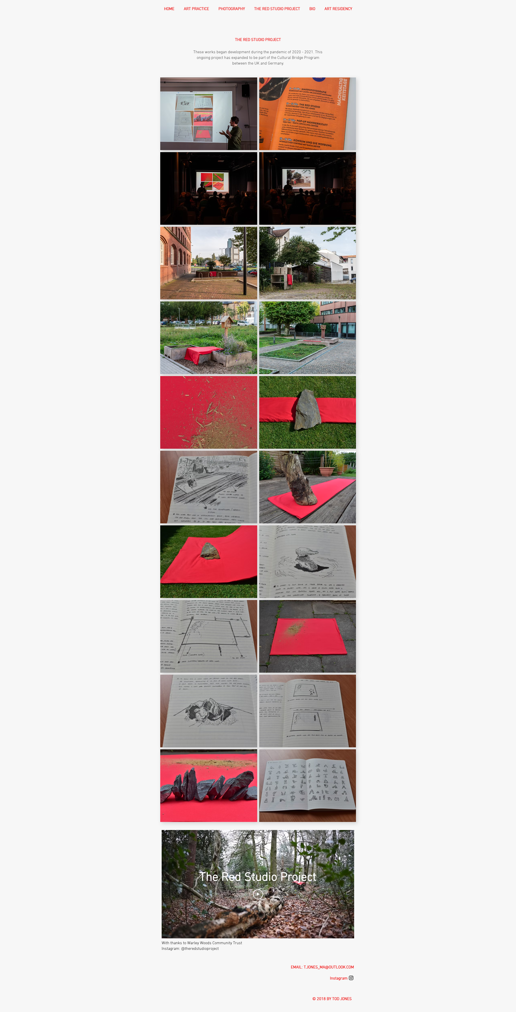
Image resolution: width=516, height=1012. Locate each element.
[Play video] (258, 894)
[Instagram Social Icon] (351, 978)
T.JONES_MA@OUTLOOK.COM (329, 967)
